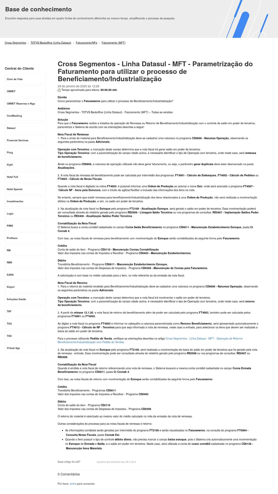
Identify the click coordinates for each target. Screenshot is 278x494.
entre (73, 483)
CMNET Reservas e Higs (21, 103)
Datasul (11, 128)
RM (9, 250)
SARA (10, 274)
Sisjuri (11, 287)
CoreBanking (14, 115)
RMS (9, 262)
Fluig (10, 152)
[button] (85, 462)
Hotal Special (14, 189)
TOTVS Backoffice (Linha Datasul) (51, 42)
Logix (10, 213)
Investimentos (15, 201)
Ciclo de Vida (15, 79)
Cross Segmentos (15, 42)
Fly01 (10, 164)
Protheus (12, 238)
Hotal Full (12, 177)
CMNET (11, 91)
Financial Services (17, 140)
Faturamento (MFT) (114, 42)
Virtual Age (13, 348)
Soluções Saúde (16, 299)
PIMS (10, 225)
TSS (9, 336)
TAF (9, 311)
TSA (9, 323)
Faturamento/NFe (86, 42)
